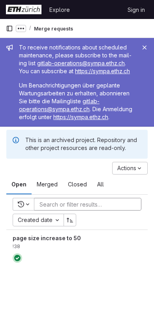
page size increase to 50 (47, 238)
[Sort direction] (70, 220)
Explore (59, 9)
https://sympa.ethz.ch (102, 71)
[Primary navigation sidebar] (9, 28)
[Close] (144, 47)
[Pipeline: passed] (17, 258)
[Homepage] (23, 9)
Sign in (136, 9)
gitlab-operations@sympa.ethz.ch (81, 63)
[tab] (19, 184)
